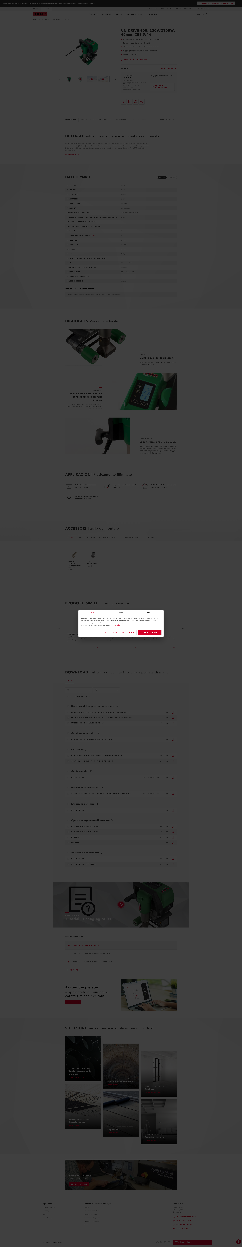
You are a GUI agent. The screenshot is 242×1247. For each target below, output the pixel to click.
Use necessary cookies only (119, 632)
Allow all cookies (149, 632)
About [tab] (149, 612)
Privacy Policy (116, 625)
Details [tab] (121, 612)
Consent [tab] (92, 612)
